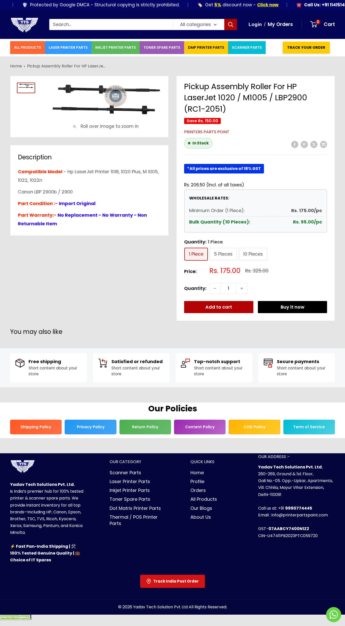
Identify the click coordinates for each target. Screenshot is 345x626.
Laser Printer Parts (68, 47)
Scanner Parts (247, 47)
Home (16, 66)
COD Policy (254, 427)
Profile (197, 481)
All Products (27, 47)
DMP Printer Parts (206, 47)
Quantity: (195, 288)
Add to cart (218, 307)
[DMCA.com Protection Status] (16, 619)
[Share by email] (323, 144)
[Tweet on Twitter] (313, 144)
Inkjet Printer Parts (115, 47)
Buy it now (292, 307)
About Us (200, 517)
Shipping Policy (35, 427)
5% (209, 5)
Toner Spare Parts (161, 47)
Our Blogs (201, 508)
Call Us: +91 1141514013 (319, 5)
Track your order (306, 47)
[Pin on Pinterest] (304, 144)
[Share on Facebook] (294, 144)
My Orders (280, 24)
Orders (198, 490)
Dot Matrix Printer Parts (135, 508)
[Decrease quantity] (215, 288)
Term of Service (309, 427)
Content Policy (200, 427)
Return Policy (145, 427)
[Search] (230, 24)
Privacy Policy (91, 427)
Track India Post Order (176, 581)
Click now (259, 5)
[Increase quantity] (241, 288)
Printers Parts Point (206, 132)
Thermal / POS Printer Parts (134, 520)
